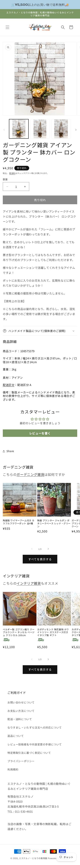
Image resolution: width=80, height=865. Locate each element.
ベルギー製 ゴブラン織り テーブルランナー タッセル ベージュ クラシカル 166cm (19, 632)
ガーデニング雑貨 (30, 474)
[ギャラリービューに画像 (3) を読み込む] (61, 129)
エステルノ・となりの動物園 (33, 858)
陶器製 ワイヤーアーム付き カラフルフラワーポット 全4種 (18, 522)
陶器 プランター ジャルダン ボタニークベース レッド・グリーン (54, 523)
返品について (15, 736)
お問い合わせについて (21, 702)
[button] (7, 27)
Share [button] (10, 451)
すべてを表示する (40, 559)
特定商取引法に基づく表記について (29, 753)
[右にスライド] (76, 130)
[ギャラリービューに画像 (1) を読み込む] (18, 129)
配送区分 (8, 385)
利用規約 (12, 769)
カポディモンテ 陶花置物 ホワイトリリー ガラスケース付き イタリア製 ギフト (53, 632)
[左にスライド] (4, 130)
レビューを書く (40, 433)
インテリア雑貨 (29, 583)
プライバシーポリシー (21, 761)
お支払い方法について (21, 711)
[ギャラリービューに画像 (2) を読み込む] (40, 129)
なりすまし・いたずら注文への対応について (34, 727)
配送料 (12, 173)
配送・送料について (19, 719)
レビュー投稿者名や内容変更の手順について (34, 744)
